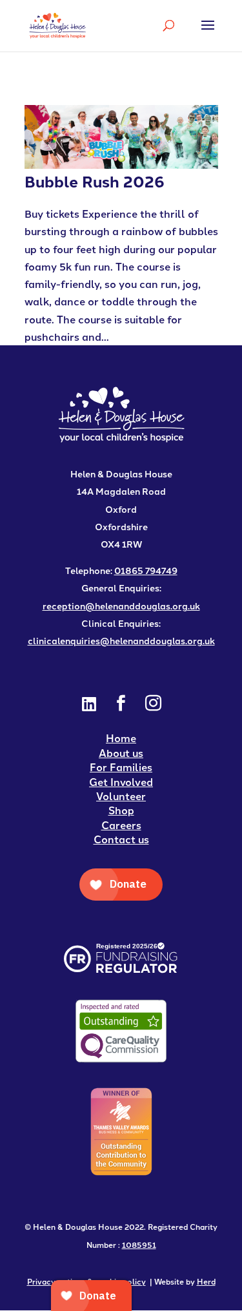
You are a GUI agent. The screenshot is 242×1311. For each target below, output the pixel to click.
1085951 (139, 1244)
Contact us (121, 839)
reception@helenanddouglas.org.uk (121, 605)
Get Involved (121, 781)
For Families (121, 767)
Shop (121, 810)
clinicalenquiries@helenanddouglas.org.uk (121, 640)
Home (121, 738)
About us (121, 752)
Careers (121, 825)
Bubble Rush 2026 (95, 180)
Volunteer (121, 796)
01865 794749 (145, 570)
